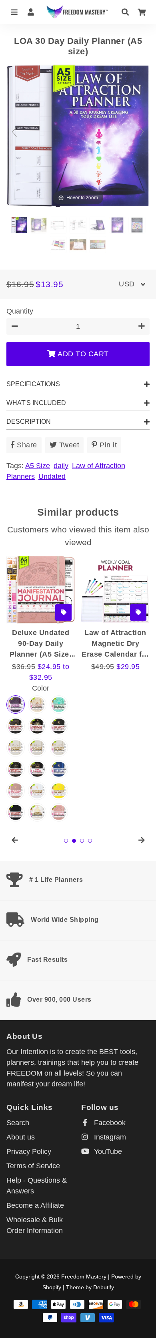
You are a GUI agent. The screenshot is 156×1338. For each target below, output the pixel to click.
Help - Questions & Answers (36, 1185)
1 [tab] (66, 841)
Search (17, 1123)
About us (20, 1137)
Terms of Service (33, 1166)
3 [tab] (82, 841)
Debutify (103, 1287)
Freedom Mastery (83, 1276)
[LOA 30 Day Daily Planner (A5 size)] (19, 225)
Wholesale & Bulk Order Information (34, 1225)
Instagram (109, 1137)
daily (61, 466)
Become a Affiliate (35, 1205)
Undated (52, 476)
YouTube (107, 1151)
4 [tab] (90, 841)
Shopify (51, 1287)
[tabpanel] (40, 647)
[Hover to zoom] (78, 135)
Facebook (109, 1123)
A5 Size (37, 466)
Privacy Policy (28, 1151)
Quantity (19, 311)
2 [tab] (74, 841)
